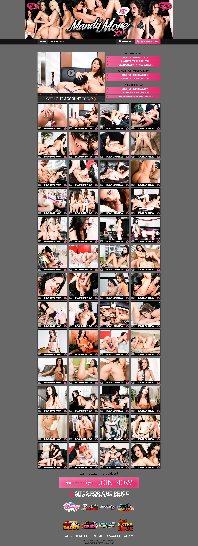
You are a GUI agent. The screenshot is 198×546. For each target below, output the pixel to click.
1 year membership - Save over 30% (135, 65)
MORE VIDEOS (57, 41)
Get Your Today (70, 99)
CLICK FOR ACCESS (148, 41)
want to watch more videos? (99, 473)
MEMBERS (127, 41)
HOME (43, 41)
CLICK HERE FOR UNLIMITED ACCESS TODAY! (99, 535)
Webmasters (112, 540)
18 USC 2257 (105, 540)
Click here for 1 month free (135, 61)
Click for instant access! (135, 57)
